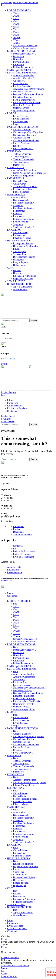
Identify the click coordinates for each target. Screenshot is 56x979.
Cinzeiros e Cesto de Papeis (26, 140)
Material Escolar (38, 89)
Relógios (17, 146)
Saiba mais (11, 965)
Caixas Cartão (19, 183)
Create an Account (10, 957)
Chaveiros (18, 205)
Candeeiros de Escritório (24, 135)
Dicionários (18, 56)
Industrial (17, 213)
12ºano (16, 43)
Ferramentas (19, 211)
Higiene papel (19, 265)
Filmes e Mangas (21, 192)
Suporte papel (19, 251)
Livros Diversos (20, 116)
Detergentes (18, 259)
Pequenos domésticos (23, 278)
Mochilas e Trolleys (22, 91)
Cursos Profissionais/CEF (25, 45)
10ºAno (16, 37)
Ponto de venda (20, 221)
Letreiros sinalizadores (23, 219)
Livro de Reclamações (23, 556)
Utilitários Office (21, 108)
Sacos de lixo (19, 254)
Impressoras (18, 164)
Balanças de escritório (23, 202)
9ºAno (16, 34)
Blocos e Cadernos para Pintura (28, 94)
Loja (15, 548)
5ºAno (16, 24)
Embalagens (19, 235)
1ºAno (16, 13)
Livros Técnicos (20, 121)
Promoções (18, 526)
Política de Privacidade (24, 551)
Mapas (16, 124)
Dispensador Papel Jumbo (25, 246)
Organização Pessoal (23, 105)
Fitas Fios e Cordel (22, 238)
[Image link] (14, 469)
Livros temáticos (21, 118)
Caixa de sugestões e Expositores (28, 132)
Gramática (18, 59)
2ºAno (16, 15)
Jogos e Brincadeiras (23, 286)
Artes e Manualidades (23, 75)
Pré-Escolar (18, 64)
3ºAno (16, 18)
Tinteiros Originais (22, 154)
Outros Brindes (20, 289)
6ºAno (16, 26)
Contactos (18, 546)
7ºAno (16, 29)
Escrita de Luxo (20, 83)
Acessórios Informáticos (24, 170)
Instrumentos (19, 216)
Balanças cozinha (21, 200)
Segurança (18, 224)
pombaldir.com (6, 580)
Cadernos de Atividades (24, 48)
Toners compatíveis (22, 162)
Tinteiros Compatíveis (23, 159)
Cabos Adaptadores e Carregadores (29, 173)
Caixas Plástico (20, 181)
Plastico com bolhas (22, 189)
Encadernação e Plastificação (26, 102)
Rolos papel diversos (23, 243)
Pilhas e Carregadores (23, 175)
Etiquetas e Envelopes (23, 97)
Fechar (4, 939)
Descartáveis (19, 273)
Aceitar (26, 965)
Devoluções (18, 532)
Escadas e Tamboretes (23, 208)
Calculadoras (19, 80)
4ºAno (16, 21)
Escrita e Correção (21, 86)
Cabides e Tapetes (21, 137)
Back (15, 603)
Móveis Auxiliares (21, 143)
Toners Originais (21, 156)
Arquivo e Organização (24, 78)
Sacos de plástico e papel (25, 186)
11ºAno (16, 40)
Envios (16, 529)
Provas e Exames (21, 62)
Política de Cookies (22, 554)
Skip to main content (28, 2)
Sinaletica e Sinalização (24, 227)
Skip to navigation (10, 2)
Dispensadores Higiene (24, 257)
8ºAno (16, 32)
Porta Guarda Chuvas (23, 148)
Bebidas (17, 270)
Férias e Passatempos (23, 67)
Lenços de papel (21, 262)
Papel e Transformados (24, 99)
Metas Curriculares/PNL (24, 53)
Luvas (16, 248)
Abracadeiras (19, 197)
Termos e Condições (22, 534)
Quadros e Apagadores (24, 110)
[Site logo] (16, 317)
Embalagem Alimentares (24, 276)
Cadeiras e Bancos (22, 129)
